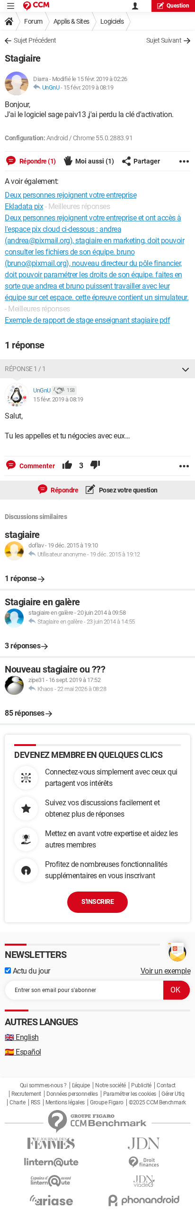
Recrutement (26, 1094)
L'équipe (81, 1085)
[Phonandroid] (144, 1200)
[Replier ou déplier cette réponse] (185, 368)
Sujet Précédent (35, 40)
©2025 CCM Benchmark (157, 1102)
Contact (166, 1085)
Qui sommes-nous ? (43, 1085)
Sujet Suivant (164, 40)
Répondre (64, 490)
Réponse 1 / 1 (25, 369)
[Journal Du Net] (144, 1143)
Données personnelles (72, 1094)
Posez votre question (128, 490)
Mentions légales (65, 1102)
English (22, 1037)
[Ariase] (51, 1200)
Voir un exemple (166, 970)
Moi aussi (94, 161)
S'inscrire (97, 901)
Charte (17, 1102)
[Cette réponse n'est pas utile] (95, 465)
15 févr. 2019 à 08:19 (88, 87)
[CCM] (36, 6)
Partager (146, 161)
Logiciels (112, 21)
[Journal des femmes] (51, 1143)
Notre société (110, 1085)
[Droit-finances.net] (144, 1162)
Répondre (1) (37, 161)
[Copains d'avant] (51, 1181)
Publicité (141, 1085)
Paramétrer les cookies (129, 1094)
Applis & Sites (71, 21)
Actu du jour (30, 970)
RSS (35, 1102)
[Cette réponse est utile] (67, 465)
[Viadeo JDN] (144, 1181)
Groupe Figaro (107, 1102)
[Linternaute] (51, 1162)
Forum (33, 21)
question (178, 5)
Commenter (36, 466)
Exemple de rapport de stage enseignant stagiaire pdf (87, 320)
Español (23, 1051)
